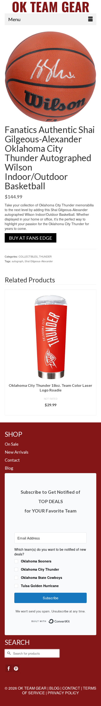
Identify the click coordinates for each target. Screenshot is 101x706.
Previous (9, 352)
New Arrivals (16, 452)
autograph (17, 261)
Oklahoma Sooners (36, 561)
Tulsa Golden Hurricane (40, 585)
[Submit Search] (8, 653)
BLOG (54, 688)
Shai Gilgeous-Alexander (39, 261)
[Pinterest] (16, 668)
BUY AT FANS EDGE (30, 238)
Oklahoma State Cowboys (41, 577)
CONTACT (71, 688)
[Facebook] (8, 668)
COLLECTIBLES (28, 256)
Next (92, 352)
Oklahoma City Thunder (40, 569)
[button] (50, 568)
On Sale (12, 444)
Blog (9, 468)
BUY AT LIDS (51, 412)
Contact (12, 460)
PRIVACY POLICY (63, 692)
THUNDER (45, 256)
